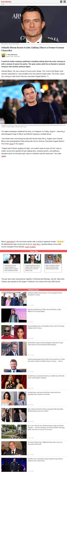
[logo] (6, 1)
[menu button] (65, 2)
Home (2, 4)
